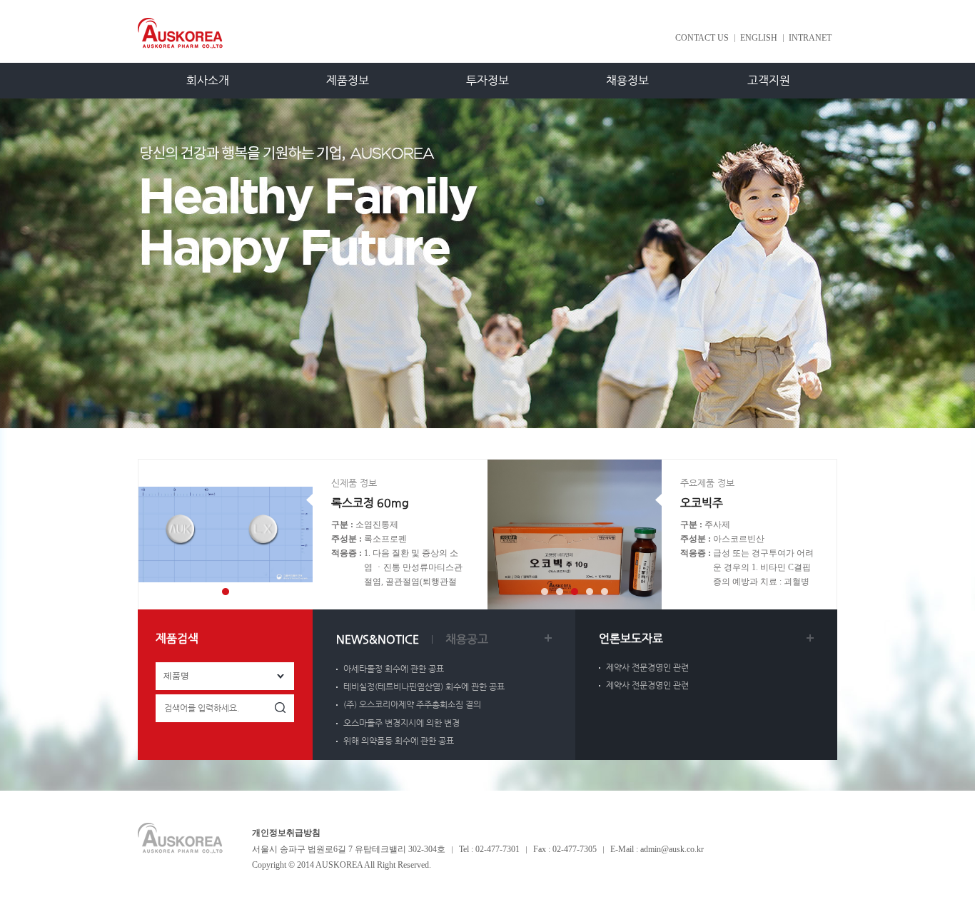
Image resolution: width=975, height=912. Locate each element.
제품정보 (347, 80)
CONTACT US (702, 38)
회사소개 (207, 80)
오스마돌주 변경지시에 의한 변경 (401, 723)
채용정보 (627, 80)
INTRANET (810, 38)
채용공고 (466, 639)
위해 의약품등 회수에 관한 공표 (398, 741)
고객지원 (768, 80)
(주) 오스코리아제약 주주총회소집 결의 (412, 704)
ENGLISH (758, 38)
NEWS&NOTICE (377, 639)
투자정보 (487, 80)
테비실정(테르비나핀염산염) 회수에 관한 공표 (424, 686)
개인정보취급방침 (286, 833)
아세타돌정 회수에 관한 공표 (393, 669)
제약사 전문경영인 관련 (647, 667)
